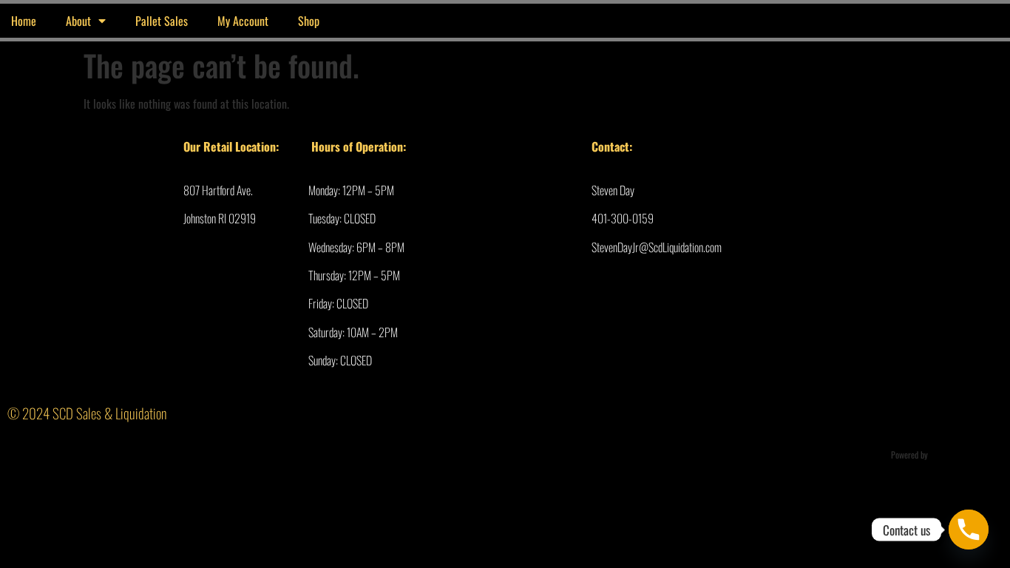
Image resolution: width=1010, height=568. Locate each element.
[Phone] (969, 530)
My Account (242, 21)
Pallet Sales (161, 21)
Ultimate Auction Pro (964, 454)
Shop (308, 21)
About (78, 21)
